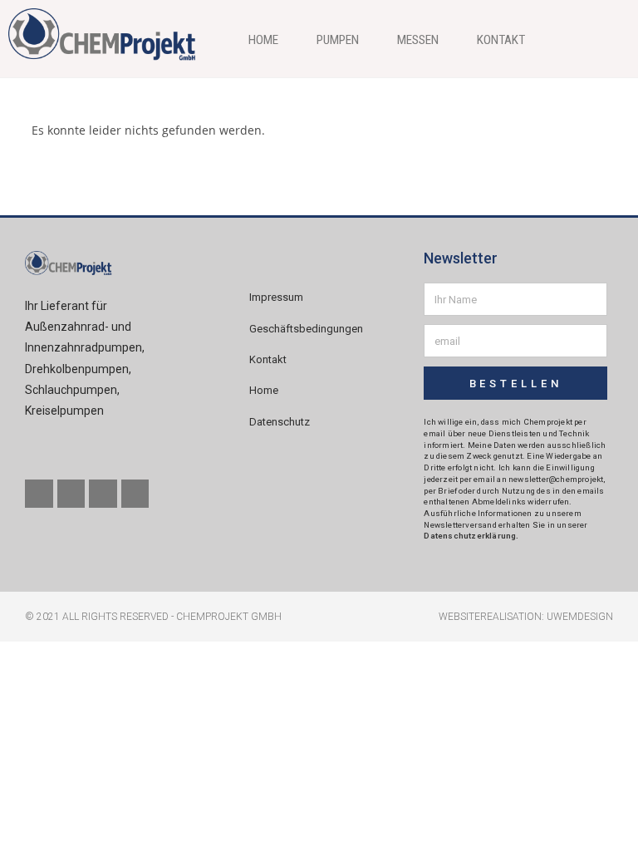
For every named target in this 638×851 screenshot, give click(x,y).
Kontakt (501, 39)
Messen (418, 39)
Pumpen (338, 39)
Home (263, 39)
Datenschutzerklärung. (471, 535)
